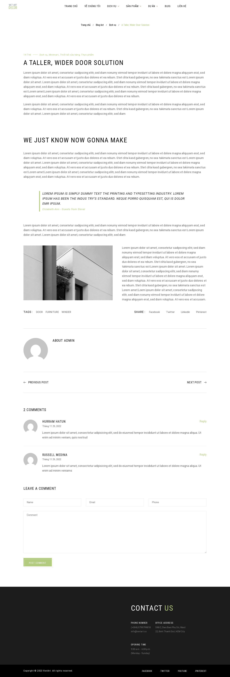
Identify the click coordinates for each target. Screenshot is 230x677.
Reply (203, 421)
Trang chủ (85, 24)
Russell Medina (54, 455)
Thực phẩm (87, 55)
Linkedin (185, 312)
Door (39, 312)
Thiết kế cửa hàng (70, 55)
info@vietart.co (139, 631)
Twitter (170, 312)
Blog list (100, 24)
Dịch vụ (112, 24)
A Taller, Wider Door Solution (73, 62)
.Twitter (165, 671)
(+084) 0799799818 (141, 627)
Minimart (54, 55)
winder (66, 312)
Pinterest (201, 312)
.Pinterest (201, 671)
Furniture (52, 312)
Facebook (154, 312)
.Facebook (146, 671)
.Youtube (182, 671)
